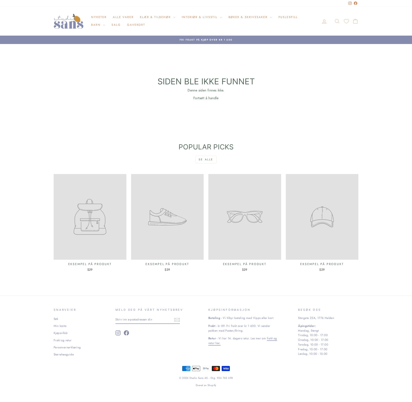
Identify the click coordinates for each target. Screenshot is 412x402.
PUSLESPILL (288, 17)
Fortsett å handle (206, 98)
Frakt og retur (63, 340)
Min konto (60, 326)
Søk (56, 319)
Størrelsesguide (64, 354)
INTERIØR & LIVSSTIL (200, 17)
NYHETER (98, 17)
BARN (96, 25)
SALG (116, 25)
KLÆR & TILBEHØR (156, 17)
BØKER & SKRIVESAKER (249, 17)
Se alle (206, 159)
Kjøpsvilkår (61, 333)
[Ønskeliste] (346, 21)
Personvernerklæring (67, 347)
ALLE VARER (123, 17)
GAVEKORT (136, 25)
